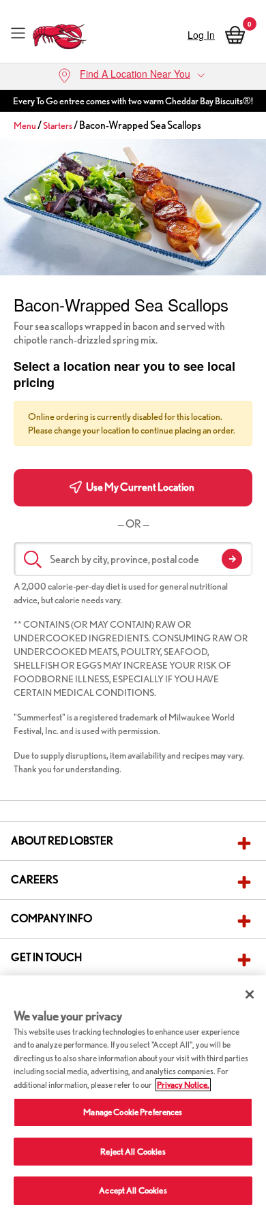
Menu (25, 125)
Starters (57, 125)
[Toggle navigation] (18, 33)
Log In (201, 35)
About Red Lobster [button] (62, 840)
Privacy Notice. (183, 1085)
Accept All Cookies (132, 1190)
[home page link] (59, 33)
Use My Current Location (139, 487)
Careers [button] (34, 879)
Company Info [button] (51, 918)
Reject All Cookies (132, 1151)
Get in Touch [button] (46, 957)
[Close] (250, 994)
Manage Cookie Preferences (132, 1112)
